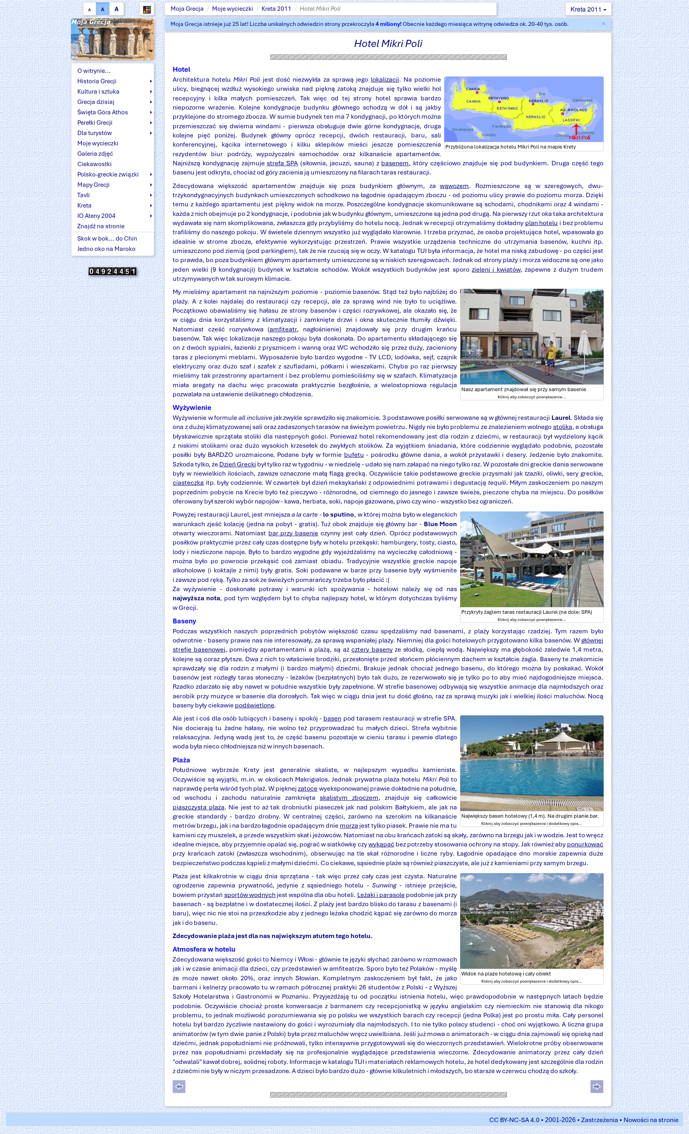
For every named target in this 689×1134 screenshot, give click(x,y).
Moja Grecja (187, 9)
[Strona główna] (113, 39)
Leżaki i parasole (381, 895)
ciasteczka (188, 482)
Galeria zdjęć (95, 154)
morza (349, 825)
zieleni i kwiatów (496, 269)
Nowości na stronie (651, 1120)
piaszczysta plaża (198, 807)
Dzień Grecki (237, 464)
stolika (562, 427)
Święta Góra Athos (102, 112)
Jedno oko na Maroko (106, 249)
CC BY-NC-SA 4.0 (514, 1120)
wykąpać (381, 844)
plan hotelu (541, 223)
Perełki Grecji (94, 123)
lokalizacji (385, 79)
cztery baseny (371, 649)
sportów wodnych (250, 895)
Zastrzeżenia (599, 1120)
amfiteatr (283, 329)
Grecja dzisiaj (95, 102)
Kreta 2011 (276, 9)
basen (332, 718)
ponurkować (585, 844)
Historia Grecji (96, 81)
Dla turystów (94, 133)
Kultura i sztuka (98, 92)
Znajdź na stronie (100, 226)
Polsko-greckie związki (108, 174)
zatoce (307, 788)
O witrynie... (94, 71)
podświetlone (254, 705)
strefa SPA (282, 163)
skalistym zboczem (349, 797)
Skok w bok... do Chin (107, 239)
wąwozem (454, 186)
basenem (395, 163)
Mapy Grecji (93, 185)
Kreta (84, 206)
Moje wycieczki (232, 9)
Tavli (83, 195)
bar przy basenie (293, 533)
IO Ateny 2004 (96, 216)
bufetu (354, 454)
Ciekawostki (94, 164)
